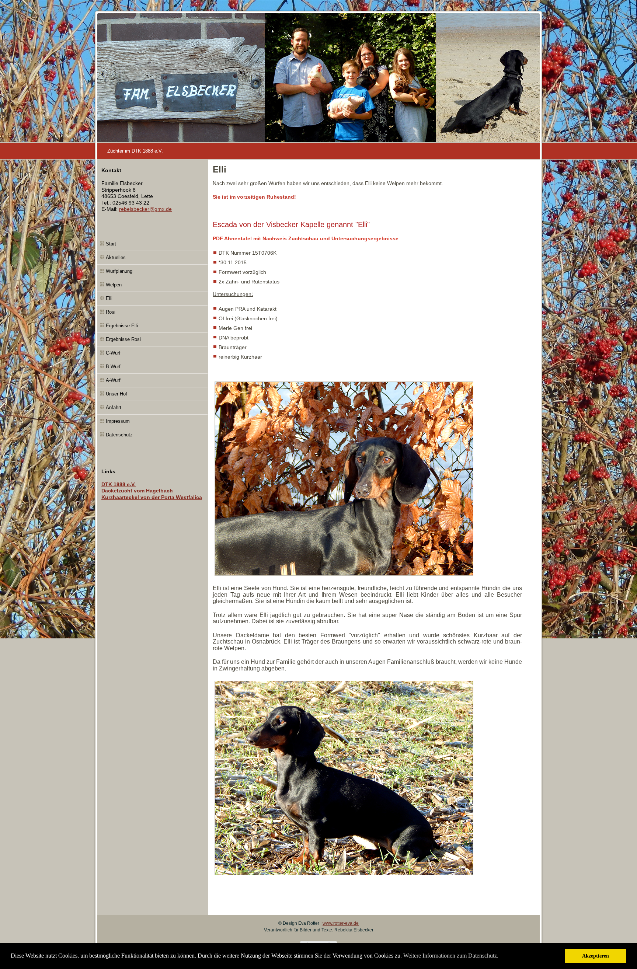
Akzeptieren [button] (595, 956)
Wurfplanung (119, 271)
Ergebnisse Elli (122, 325)
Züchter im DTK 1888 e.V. (135, 151)
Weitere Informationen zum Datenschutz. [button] (450, 955)
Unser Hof (116, 394)
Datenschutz (119, 435)
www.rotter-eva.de (341, 923)
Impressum (118, 421)
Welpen (114, 284)
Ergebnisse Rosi (123, 339)
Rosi (110, 312)
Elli (109, 298)
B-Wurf (113, 366)
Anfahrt (113, 407)
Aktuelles (116, 257)
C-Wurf (113, 353)
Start (111, 244)
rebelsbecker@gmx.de (145, 209)
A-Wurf (113, 380)
